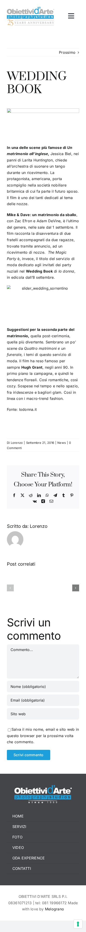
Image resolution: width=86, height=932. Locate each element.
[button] (10, 588)
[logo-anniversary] (30, 8)
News (61, 442)
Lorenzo (17, 442)
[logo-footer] (43, 787)
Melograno (54, 909)
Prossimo (67, 52)
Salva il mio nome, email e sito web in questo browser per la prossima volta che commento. (43, 735)
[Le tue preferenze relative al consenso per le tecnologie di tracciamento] (78, 924)
